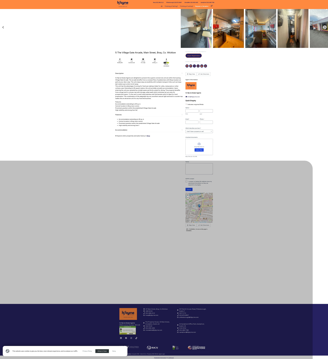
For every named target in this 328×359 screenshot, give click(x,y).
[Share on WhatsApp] (198, 66)
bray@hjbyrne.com (152, 315)
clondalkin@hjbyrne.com (154, 330)
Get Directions (204, 74)
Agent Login (162, 354)
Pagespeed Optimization (160, 357)
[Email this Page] (194, 66)
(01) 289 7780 (184, 330)
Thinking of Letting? (186, 6)
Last (201, 114)
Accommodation (121, 130)
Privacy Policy (87, 351)
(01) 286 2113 (150, 313)
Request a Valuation (201, 6)
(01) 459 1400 (150, 328)
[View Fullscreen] (188, 201)
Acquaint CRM (135, 354)
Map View (192, 74)
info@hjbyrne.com (193, 97)
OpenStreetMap (203, 222)
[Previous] (3, 27)
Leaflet (195, 222)
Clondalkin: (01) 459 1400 (191, 2)
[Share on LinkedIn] (190, 66)
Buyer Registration (193, 56)
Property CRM (150, 354)
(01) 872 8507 (184, 315)
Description (119, 73)
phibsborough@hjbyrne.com (189, 317)
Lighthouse (171, 357)
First (186, 114)
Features (118, 115)
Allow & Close (102, 351)
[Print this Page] (205, 66)
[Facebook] (126, 338)
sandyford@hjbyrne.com (187, 332)
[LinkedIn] (120, 338)
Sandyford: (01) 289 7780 (207, 2)
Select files (199, 150)
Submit (189, 189)
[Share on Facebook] (187, 66)
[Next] (325, 27)
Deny (114, 351)
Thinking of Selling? (171, 6)
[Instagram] (131, 338)
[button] (199, 206)
